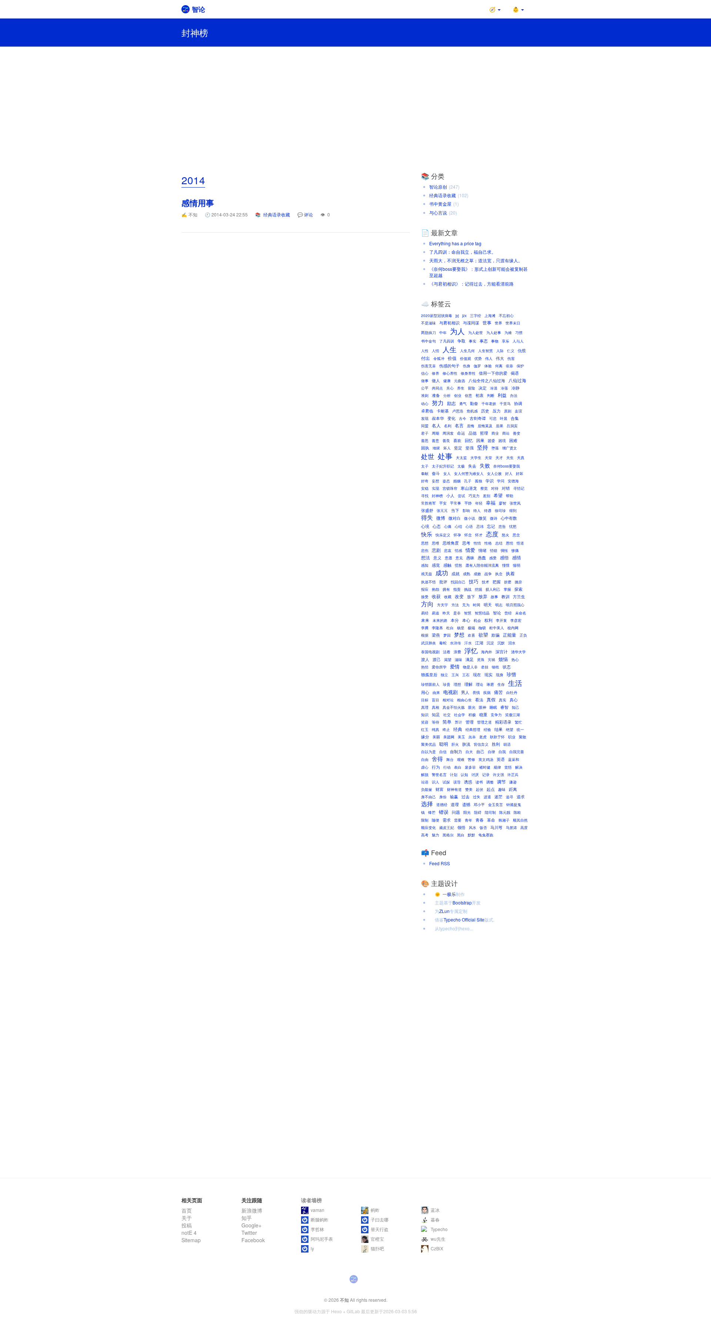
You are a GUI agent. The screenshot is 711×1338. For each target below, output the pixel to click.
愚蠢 (482, 557)
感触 (447, 565)
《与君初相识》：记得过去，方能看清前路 (471, 283)
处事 (445, 456)
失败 (485, 465)
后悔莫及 (485, 425)
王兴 (455, 674)
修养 (435, 373)
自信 (443, 751)
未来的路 (440, 620)
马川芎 (496, 827)
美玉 (461, 736)
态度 (492, 533)
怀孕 (457, 534)
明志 (499, 604)
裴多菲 (470, 767)
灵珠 (480, 659)
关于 (186, 1217)
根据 (424, 635)
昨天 (446, 613)
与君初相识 (449, 323)
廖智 (502, 503)
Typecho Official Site (464, 919)
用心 (425, 692)
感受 (493, 557)
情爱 (470, 550)
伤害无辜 (428, 365)
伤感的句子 (449, 365)
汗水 (468, 643)
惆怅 (504, 550)
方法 (455, 604)
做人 (436, 380)
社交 (447, 714)
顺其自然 (520, 820)
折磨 (507, 581)
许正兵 (512, 774)
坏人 (447, 448)
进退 (487, 796)
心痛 (447, 526)
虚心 (424, 767)
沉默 (501, 643)
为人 (457, 331)
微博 (440, 518)
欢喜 (471, 635)
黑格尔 (448, 834)
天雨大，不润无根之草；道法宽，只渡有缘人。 (476, 260)
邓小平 (479, 804)
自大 (469, 751)
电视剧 (450, 692)
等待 (435, 722)
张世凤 (515, 503)
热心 (515, 659)
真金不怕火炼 (454, 707)
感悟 (504, 557)
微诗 (493, 518)
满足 (469, 659)
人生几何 (467, 350)
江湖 (479, 643)
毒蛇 (443, 643)
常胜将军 (428, 503)
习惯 (519, 332)
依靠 (509, 365)
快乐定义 (442, 534)
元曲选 (459, 380)
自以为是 (428, 751)
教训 (505, 596)
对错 (506, 488)
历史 (485, 411)
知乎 (246, 1217)
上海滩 (489, 315)
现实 (488, 674)
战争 (488, 573)
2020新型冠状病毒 (436, 315)
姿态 (446, 480)
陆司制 (490, 812)
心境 (425, 526)
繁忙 (518, 722)
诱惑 (468, 782)
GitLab (354, 1311)
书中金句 (428, 341)
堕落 (495, 448)
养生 (460, 388)
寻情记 (518, 488)
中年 (443, 332)
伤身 (466, 365)
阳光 (467, 812)
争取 (461, 341)
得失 (427, 517)
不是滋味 (428, 323)
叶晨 (503, 418)
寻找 (424, 495)
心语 (469, 526)
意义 (437, 557)
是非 (457, 613)
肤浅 (466, 744)
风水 (472, 827)
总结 (499, 543)
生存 (501, 684)
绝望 (509, 729)
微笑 (482, 518)
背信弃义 (481, 744)
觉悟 (508, 767)
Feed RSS (439, 863)
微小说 (469, 518)
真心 (514, 699)
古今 (462, 418)
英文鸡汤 (485, 759)
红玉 (424, 729)
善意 (435, 440)
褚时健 (484, 767)
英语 (501, 759)
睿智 (504, 707)
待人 (477, 510)
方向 (427, 604)
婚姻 (457, 480)
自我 (502, 751)
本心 (466, 620)
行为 (436, 767)
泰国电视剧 (430, 651)
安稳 (424, 488)
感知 (424, 565)
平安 (443, 503)
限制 (424, 820)
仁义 (510, 350)
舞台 (450, 759)
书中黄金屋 (440, 203)
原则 (507, 411)
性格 (488, 543)
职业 (511, 736)
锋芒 (431, 812)
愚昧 (470, 557)
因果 (480, 440)
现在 (477, 674)
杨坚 (460, 627)
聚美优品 (428, 744)
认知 (464, 774)
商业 (495, 433)
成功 (441, 572)
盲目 (435, 699)
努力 (438, 402)
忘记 (491, 526)
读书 (479, 782)
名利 (447, 425)
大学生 (475, 457)
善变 (516, 433)
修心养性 (450, 373)
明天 (488, 604)
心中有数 (509, 518)
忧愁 (513, 526)
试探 (446, 782)
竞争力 (496, 714)
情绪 (482, 550)
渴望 (447, 659)
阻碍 (477, 812)
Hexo (336, 1311)
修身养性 (468, 373)
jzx (464, 315)
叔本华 (438, 418)
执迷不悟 (428, 581)
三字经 (475, 315)
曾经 (508, 613)
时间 (476, 604)
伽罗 (477, 365)
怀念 (468, 534)
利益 (502, 395)
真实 (502, 699)
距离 (513, 789)
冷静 (515, 388)
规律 (497, 767)
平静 (468, 503)
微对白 (454, 518)
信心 (424, 373)
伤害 (511, 358)
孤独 (478, 480)
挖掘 (478, 589)
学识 (489, 480)
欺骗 (495, 635)
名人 (436, 425)
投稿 (186, 1225)
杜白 (450, 627)
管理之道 (484, 722)
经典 (457, 729)
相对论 (448, 699)
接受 (424, 596)
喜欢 (457, 440)
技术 (485, 581)
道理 (455, 804)
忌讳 (480, 526)
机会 (477, 620)
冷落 (504, 388)
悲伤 (424, 550)
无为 (466, 604)
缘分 (425, 736)
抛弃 (518, 581)
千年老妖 (488, 403)
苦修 (471, 759)
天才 (499, 457)
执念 (499, 573)
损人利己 (492, 589)
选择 (427, 804)
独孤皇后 (429, 674)
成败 (477, 573)
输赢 (454, 796)
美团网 (448, 736)
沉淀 (490, 643)
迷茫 (498, 796)
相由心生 (464, 699)
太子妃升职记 (443, 466)
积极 (472, 714)
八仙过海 (517, 380)
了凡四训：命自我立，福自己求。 (462, 252)
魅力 (435, 834)
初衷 (479, 395)
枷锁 (482, 627)
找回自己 (458, 581)
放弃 (482, 596)
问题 (456, 812)
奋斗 (436, 473)
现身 (499, 674)
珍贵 (446, 684)
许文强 (498, 774)
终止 (446, 729)
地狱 (436, 448)
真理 (424, 707)
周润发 (448, 433)
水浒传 (455, 643)
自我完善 (516, 751)
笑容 (424, 722)
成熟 (466, 573)
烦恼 (503, 659)
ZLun (444, 911)
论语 (424, 782)
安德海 (513, 480)
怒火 (505, 534)
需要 (457, 820)
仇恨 (522, 350)
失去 (472, 466)
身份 (443, 796)
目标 (424, 699)
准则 (424, 395)
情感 (458, 550)
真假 (491, 699)
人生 (450, 349)
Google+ (251, 1225)
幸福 (490, 503)
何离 (499, 365)
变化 (451, 418)
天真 (520, 457)
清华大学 (518, 651)
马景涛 (511, 827)
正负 (523, 635)
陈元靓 (504, 812)
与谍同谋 (471, 323)
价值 (452, 358)
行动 (447, 767)
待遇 (487, 510)
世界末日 (512, 323)
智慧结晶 (482, 613)
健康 (447, 380)
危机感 (472, 411)
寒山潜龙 (469, 488)
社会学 (459, 714)
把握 (497, 581)
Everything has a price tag (455, 243)
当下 (455, 510)
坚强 (469, 448)
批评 (443, 581)
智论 (497, 613)
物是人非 (470, 667)
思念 (516, 534)
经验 (487, 729)
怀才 (479, 534)
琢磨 (490, 684)
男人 (465, 692)
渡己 (437, 659)
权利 (488, 620)
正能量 (509, 634)
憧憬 (506, 565)
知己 (515, 707)
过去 (465, 796)
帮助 (509, 495)
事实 (472, 341)
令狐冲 (438, 358)
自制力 (456, 751)
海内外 (486, 651)
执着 (510, 573)
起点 (491, 789)
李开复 (501, 620)
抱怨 (435, 589)
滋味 (458, 659)
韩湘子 (504, 820)
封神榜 (437, 495)
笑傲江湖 (512, 714)
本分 (455, 620)
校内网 (512, 627)
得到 (513, 510)
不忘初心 (506, 315)
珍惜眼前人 (430, 684)
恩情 (509, 543)
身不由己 (428, 796)
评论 (308, 214)
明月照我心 (515, 604)
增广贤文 (509, 448)
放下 (471, 596)
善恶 (424, 440)
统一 (520, 729)
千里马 (505, 403)
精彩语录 (503, 722)
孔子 (467, 480)
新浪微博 (251, 1210)
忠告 (502, 526)
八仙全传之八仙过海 (486, 380)
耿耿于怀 (497, 736)
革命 (491, 820)
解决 (519, 767)
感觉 (436, 565)
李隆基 (437, 627)
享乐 (505, 341)
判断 (490, 395)
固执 (425, 448)
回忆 (469, 440)
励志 (451, 403)
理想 (457, 684)
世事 (487, 323)
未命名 (520, 613)
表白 (457, 767)
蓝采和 (513, 759)
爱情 (455, 667)
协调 (518, 403)
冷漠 (493, 388)
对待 (494, 488)
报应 (424, 589)
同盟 (424, 425)
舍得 (437, 758)
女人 (447, 473)
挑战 (467, 589)
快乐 (426, 534)
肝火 (455, 744)
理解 (468, 684)
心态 (437, 526)
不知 (344, 1300)
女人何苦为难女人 (469, 473)
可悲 (493, 418)
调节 (501, 782)
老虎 (483, 736)
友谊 (518, 411)
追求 (521, 796)
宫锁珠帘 (450, 488)
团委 (491, 440)
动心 (424, 403)
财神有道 (454, 789)
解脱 (424, 774)
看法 (479, 699)
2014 (193, 179)
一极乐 (445, 894)
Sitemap (191, 1240)
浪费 (457, 651)
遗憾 (466, 804)
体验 (488, 365)
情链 (493, 550)
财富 (439, 789)
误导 (457, 782)
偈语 (515, 373)
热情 (424, 667)
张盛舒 (427, 510)
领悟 (461, 827)
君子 (424, 433)
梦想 (459, 634)
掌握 (507, 589)
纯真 (435, 729)
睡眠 (493, 707)
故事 (494, 596)
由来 (436, 692)
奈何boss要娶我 (506, 466)
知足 (436, 714)
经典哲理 (472, 729)
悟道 (520, 543)
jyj (457, 315)
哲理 (484, 433)
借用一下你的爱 (493, 373)
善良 (446, 440)
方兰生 (519, 596)
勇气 (463, 403)
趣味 (501, 789)
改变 (459, 596)
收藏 (447, 596)
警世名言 (439, 774)
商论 (506, 433)
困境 (502, 440)
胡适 (507, 744)
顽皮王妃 (446, 827)
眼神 (482, 707)
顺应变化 (428, 827)
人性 (424, 350)
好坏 (519, 473)
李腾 (424, 627)
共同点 (437, 388)
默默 (471, 834)
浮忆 (471, 650)
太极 (461, 466)
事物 (494, 341)
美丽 (436, 736)
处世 (427, 456)
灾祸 (491, 659)
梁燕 (436, 635)
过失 (476, 796)
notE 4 (189, 1232)
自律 (491, 751)
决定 (482, 388)
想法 (425, 557)
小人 (450, 495)
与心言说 (438, 212)
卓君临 (427, 411)
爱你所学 (439, 667)
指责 (457, 589)
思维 (435, 543)
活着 (446, 651)
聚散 (522, 736)
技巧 (473, 581)
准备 (436, 395)
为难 (508, 332)
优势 (478, 358)
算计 (458, 722)
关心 (450, 388)
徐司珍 (500, 510)
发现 (424, 418)
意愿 (448, 557)
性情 (477, 543)
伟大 (500, 358)
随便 (435, 820)
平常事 (455, 503)
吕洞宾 (512, 425)
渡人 (425, 659)
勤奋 (474, 403)
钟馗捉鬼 (513, 804)
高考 (424, 834)
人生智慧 (485, 350)
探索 (518, 589)
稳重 (483, 714)
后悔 (470, 425)
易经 (424, 613)
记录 (486, 774)
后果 (499, 425)
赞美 (469, 789)
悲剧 (436, 550)
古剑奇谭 (478, 418)
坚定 (458, 448)
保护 (520, 365)
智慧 (467, 613)
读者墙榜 (311, 1200)
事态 (484, 341)
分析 (447, 395)
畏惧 (476, 692)
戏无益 (426, 573)
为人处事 (493, 332)
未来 (425, 620)
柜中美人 (496, 627)
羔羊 (472, 736)
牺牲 (495, 667)
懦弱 (516, 565)
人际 (500, 350)
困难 (513, 440)
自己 (480, 751)
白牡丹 (511, 692)
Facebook (253, 1240)
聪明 (443, 744)
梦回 (447, 635)
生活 (515, 683)
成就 (455, 573)
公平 (424, 388)
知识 (424, 714)
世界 (498, 323)
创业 (457, 395)
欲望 (483, 635)
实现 (435, 488)
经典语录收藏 (276, 214)
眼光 (471, 707)
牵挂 (484, 667)
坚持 (482, 447)
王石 (466, 674)
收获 (436, 596)
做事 (424, 380)
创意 (468, 395)
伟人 (489, 358)
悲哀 (447, 550)
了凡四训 (446, 341)
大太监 (461, 457)
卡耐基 (443, 411)
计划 (453, 774)
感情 (516, 557)
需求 (447, 820)
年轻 (479, 503)
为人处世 (475, 332)
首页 (186, 1210)
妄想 (435, 480)
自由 (424, 759)
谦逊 (513, 782)
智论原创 (438, 186)
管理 (469, 722)
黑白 (460, 834)
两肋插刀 (428, 332)
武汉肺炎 (428, 643)
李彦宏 (515, 620)
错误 (443, 812)
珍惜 (511, 674)
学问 (500, 480)
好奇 (424, 480)
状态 (507, 667)
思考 (466, 543)
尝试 (461, 495)
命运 (461, 433)
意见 (459, 557)
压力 (497, 411)
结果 (498, 729)
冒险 (471, 388)
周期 (435, 433)
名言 (459, 425)
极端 (471, 627)
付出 (425, 358)
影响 (466, 510)
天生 (510, 457)
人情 (435, 350)
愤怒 (458, 565)
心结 (458, 526)
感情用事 (197, 203)
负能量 (426, 789)
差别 (486, 495)
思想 (424, 543)
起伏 (479, 789)
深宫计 (501, 651)
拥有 (446, 589)
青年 (468, 820)
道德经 (441, 804)
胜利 (496, 744)
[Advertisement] (355, 102)
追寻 (509, 796)
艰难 (460, 759)
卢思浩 (457, 411)
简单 (447, 721)
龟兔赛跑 (485, 834)
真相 (435, 707)
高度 (524, 827)
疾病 (487, 692)
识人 (435, 782)
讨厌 (475, 774)
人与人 (518, 341)
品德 (472, 433)
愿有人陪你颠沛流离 (482, 565)
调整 (490, 782)
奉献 (424, 473)
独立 (444, 674)
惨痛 (515, 550)
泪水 (511, 643)
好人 (509, 473)
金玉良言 (495, 804)
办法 (513, 395)
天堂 (488, 457)
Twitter (249, 1232)
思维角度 (451, 543)
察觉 (484, 488)
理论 (479, 684)
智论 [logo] (198, 9)
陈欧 (517, 812)
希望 (498, 495)
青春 (479, 820)
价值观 (465, 358)
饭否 (483, 827)
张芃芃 (442, 510)
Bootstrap (462, 902)
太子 (424, 466)
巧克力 (474, 495)
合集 (515, 418)
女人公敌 (494, 473)
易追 (435, 613)
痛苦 (498, 692)
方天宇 (442, 604)
